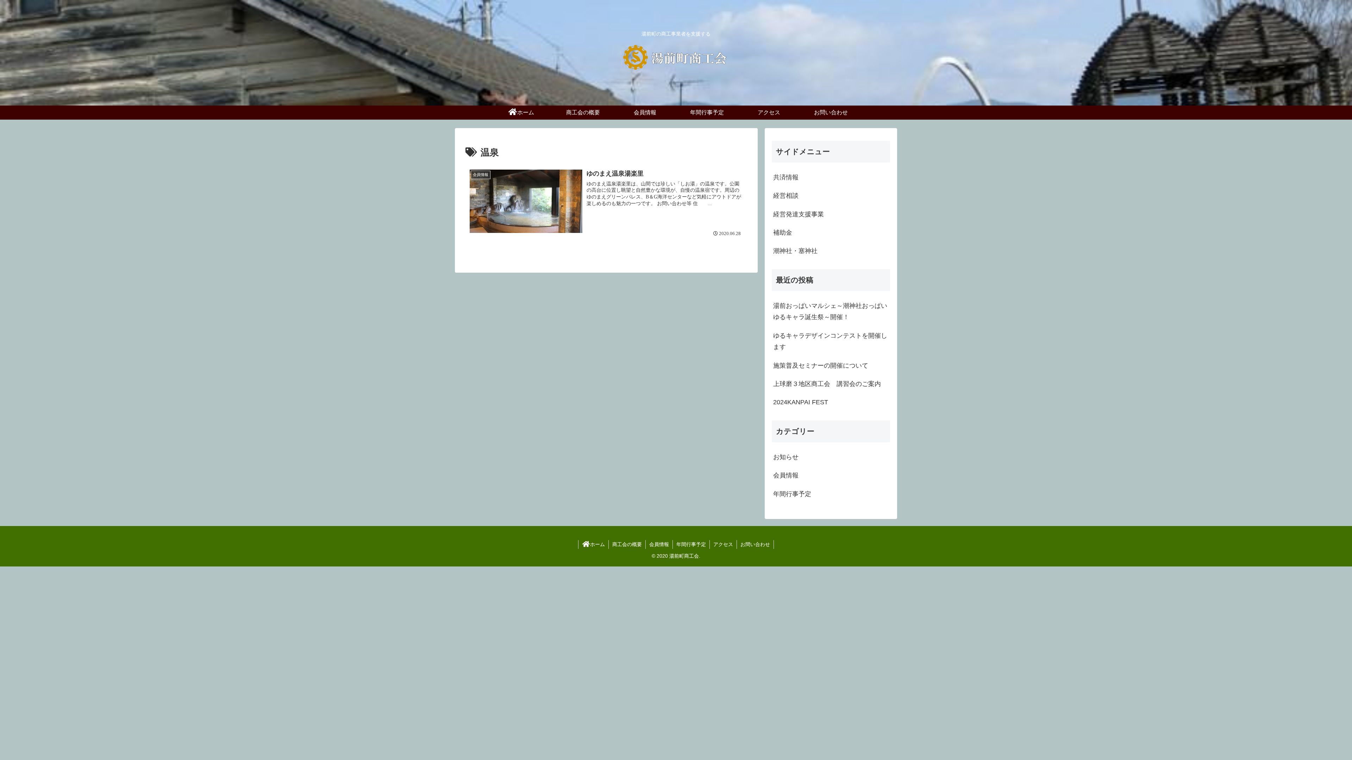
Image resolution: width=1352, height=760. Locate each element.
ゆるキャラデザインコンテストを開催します (830, 341)
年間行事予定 (691, 544)
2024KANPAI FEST (800, 402)
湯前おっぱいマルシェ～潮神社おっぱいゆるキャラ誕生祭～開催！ (830, 311)
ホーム (597, 544)
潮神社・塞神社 (795, 250)
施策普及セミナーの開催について (820, 365)
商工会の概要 (627, 544)
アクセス (723, 544)
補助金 (782, 232)
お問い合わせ (755, 544)
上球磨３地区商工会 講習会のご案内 (827, 383)
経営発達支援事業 (798, 214)
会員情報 (659, 544)
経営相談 (786, 195)
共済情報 (786, 177)
